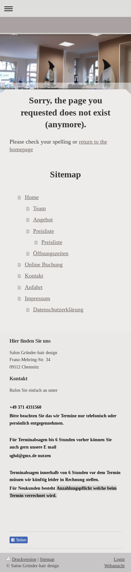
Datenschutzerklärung (58, 309)
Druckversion (24, 559)
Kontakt (34, 275)
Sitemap (47, 559)
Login (119, 559)
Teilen (20, 540)
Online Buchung (44, 264)
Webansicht (114, 565)
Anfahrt (34, 287)
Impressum (37, 298)
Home (32, 197)
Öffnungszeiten (50, 253)
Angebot (43, 219)
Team (39, 208)
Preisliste (43, 231)
